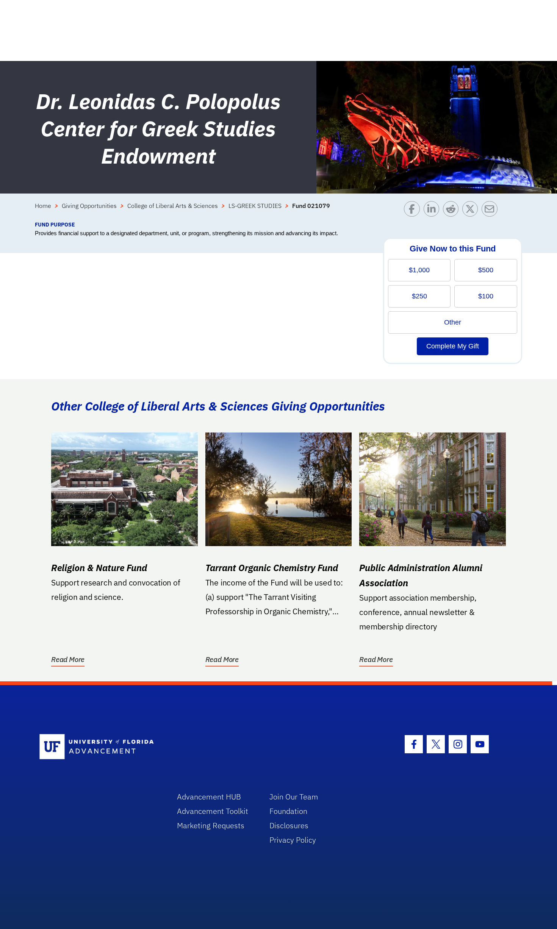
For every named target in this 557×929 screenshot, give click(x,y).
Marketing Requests (210, 825)
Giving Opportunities (89, 205)
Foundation (288, 811)
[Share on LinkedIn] (433, 210)
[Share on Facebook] (413, 210)
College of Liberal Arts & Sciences (172, 205)
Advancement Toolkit (212, 811)
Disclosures (288, 825)
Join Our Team (293, 797)
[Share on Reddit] (452, 210)
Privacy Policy (292, 840)
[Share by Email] (491, 210)
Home (43, 205)
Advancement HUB (209, 797)
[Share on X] (472, 210)
